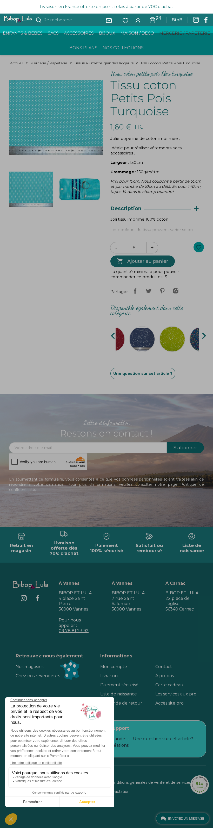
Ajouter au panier (142, 261)
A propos (164, 675)
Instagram (175, 291)
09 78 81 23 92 (74, 630)
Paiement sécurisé (119, 684)
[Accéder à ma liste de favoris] (125, 20)
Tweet (148, 291)
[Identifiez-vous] (138, 20)
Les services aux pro (175, 694)
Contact (163, 666)
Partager (135, 291)
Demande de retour (121, 703)
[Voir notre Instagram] (196, 21)
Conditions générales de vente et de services (150, 782)
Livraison (109, 675)
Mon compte (113, 666)
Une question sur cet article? (163, 738)
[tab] (157, 209)
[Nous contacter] (109, 20)
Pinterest (162, 291)
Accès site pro (169, 703)
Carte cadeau (169, 684)
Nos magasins (29, 666)
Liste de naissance (118, 694)
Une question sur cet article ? (142, 373)
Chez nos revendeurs (38, 675)
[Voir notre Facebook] (206, 21)
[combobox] (74, 20)
